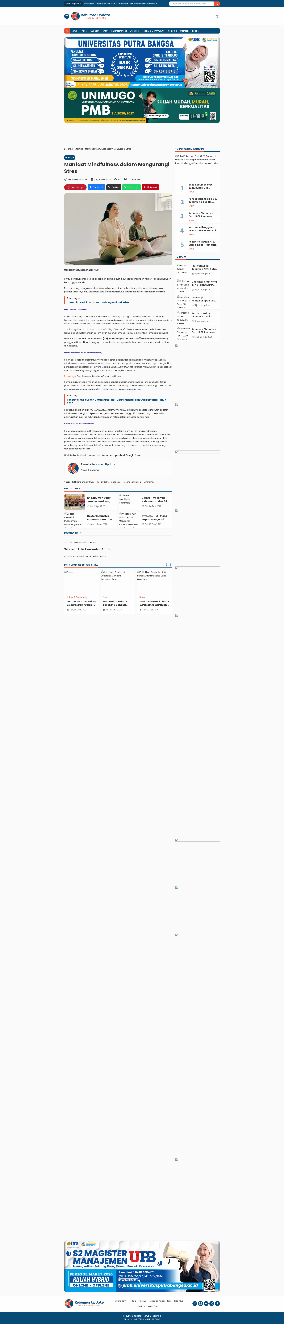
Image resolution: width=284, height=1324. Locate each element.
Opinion (184, 30)
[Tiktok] (217, 1303)
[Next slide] (170, 565)
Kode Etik (143, 1301)
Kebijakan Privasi (157, 1301)
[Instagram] (200, 1303)
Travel (83, 30)
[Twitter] (211, 1303)
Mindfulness (149, 482)
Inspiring (172, 30)
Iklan (169, 1301)
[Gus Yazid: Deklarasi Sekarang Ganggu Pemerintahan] (118, 582)
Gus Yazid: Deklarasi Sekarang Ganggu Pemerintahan (115, 605)
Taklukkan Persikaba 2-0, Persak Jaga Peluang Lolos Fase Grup (154, 605)
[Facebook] (194, 1303)
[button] (217, 3)
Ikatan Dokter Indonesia (109, 482)
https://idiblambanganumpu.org (150, 338)
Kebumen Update (103, 464)
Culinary (94, 30)
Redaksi (132, 1301)
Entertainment (119, 30)
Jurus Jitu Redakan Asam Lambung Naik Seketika (98, 302)
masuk (80, 556)
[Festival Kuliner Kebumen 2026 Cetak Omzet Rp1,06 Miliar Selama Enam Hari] (183, 270)
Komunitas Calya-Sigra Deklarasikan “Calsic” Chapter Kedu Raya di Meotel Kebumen (81, 606)
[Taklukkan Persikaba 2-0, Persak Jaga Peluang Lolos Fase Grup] (154, 582)
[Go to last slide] (166, 565)
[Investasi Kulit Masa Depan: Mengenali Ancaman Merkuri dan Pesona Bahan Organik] (129, 520)
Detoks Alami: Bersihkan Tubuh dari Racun (99, 376)
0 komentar (134, 179)
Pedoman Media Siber (148, 1306)
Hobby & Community (153, 30)
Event (105, 30)
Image (195, 30)
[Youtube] (206, 1303)
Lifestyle (134, 30)
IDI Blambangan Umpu (83, 482)
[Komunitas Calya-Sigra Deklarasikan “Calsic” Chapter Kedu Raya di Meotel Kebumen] (81, 582)
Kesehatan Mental (132, 482)
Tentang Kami (120, 1301)
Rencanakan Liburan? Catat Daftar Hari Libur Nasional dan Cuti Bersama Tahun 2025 (116, 401)
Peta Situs (178, 1301)
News (74, 30)
